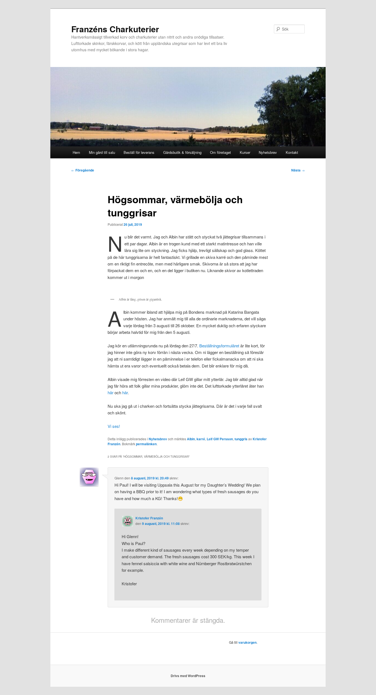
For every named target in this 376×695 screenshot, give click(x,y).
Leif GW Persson (220, 438)
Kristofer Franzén (149, 518)
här (110, 392)
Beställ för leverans (139, 152)
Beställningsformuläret (219, 345)
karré (201, 438)
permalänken (146, 443)
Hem (76, 152)
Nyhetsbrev (268, 152)
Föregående (82, 170)
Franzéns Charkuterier (115, 29)
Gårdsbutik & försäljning (182, 152)
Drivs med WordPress (188, 675)
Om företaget (220, 152)
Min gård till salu (102, 152)
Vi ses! (114, 426)
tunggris (241, 438)
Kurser (245, 152)
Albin (191, 438)
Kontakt (292, 152)
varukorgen (247, 642)
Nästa (298, 170)
